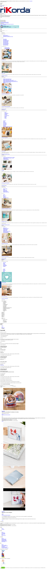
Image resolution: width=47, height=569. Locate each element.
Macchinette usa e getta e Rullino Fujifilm (8, 36)
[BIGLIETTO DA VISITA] (7, 242)
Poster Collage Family (5, 41)
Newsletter (3, 529)
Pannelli (4, 189)
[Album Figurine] (7, 150)
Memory (6, 118)
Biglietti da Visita (5, 230)
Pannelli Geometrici (5, 191)
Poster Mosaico (5, 39)
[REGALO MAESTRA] (7, 295)
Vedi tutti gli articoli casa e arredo (5, 224)
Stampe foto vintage (7, 47)
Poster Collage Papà (5, 44)
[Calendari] (7, 169)
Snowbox (3, 511)
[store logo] (15, 12)
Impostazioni (1, 323)
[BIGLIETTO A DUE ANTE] (7, 255)
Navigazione (3, 546)
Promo (2, 528)
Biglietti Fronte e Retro (6, 228)
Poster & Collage (5, 188)
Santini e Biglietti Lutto (6, 232)
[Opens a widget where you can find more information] (3, 568)
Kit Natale (4, 125)
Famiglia (4, 266)
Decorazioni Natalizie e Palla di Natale (7, 126)
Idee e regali (3, 109)
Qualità (2, 538)
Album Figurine (6, 113)
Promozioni (3, 259)
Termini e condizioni (4, 545)
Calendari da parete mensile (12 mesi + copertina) (9, 157)
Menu (1, 28)
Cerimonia (4, 264)
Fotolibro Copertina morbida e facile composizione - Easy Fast (10, 81)
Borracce (6, 116)
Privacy (3, 544)
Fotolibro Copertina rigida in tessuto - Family (8, 80)
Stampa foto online (5, 35)
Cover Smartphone (7, 115)
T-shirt (4, 121)
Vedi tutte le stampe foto (4, 75)
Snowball (3, 411)
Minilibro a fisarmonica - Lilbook (7, 82)
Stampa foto (3, 32)
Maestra (4, 263)
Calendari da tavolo (5, 158)
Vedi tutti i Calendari (4, 185)
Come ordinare (3, 533)
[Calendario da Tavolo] (7, 182)
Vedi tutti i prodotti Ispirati (5, 298)
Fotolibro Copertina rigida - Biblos (7, 79)
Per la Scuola (4, 123)
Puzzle (5, 117)
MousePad (6, 114)
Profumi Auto (4, 122)
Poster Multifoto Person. (6, 40)
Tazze (5, 112)
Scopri (2, 421)
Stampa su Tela (5, 190)
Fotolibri (3, 76)
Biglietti (3, 225)
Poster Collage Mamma (6, 43)
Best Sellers (4, 262)
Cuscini (4, 194)
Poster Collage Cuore (5, 42)
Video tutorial (3, 532)
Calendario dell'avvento (6, 159)
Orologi (4, 196)
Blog (2, 534)
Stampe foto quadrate (7, 48)
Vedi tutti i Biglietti (4, 258)
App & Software (4, 535)
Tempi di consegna (4, 539)
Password (1, 385)
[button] (6, 414)
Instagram (4, 270)
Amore (4, 269)
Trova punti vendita (4, 540)
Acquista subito (2, 352)
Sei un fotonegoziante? (4, 547)
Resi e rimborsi (3, 541)
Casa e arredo (3, 186)
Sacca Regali (4, 124)
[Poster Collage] (7, 72)
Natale (4, 271)
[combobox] (3, 5)
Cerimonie (4, 120)
